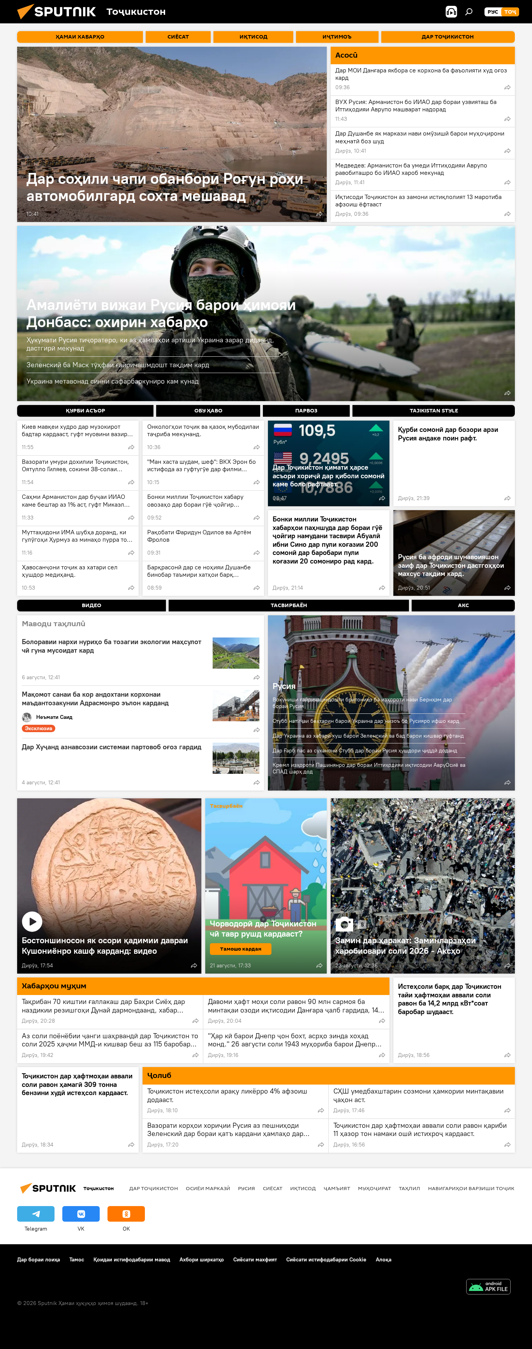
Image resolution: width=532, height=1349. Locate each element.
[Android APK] (488, 1287)
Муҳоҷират (374, 1188)
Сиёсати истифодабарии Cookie (326, 1259)
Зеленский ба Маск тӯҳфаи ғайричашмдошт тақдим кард (117, 364)
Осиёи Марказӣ (208, 1188)
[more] (319, 214)
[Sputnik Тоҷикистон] (59, 21)
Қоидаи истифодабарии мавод (131, 1259)
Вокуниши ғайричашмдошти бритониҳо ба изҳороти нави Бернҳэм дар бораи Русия (362, 703)
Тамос (76, 1259)
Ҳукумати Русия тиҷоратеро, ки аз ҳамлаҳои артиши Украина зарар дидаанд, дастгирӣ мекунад (150, 344)
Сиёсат (272, 1188)
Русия (284, 685)
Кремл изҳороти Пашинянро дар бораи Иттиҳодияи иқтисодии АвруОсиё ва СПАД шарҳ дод (369, 768)
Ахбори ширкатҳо (202, 1259)
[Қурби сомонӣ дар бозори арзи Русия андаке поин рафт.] (454, 463)
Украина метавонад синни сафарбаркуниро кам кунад (112, 381)
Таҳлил (409, 1188)
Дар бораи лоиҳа (38, 1259)
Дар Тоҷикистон (153, 1188)
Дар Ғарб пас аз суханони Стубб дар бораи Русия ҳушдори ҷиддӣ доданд (365, 750)
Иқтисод (303, 1188)
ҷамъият (337, 1188)
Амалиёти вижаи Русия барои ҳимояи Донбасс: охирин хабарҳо (161, 312)
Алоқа (383, 1259)
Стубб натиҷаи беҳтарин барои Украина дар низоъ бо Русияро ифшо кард (366, 720)
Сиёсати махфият (255, 1259)
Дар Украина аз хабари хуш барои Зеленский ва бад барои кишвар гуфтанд (368, 735)
